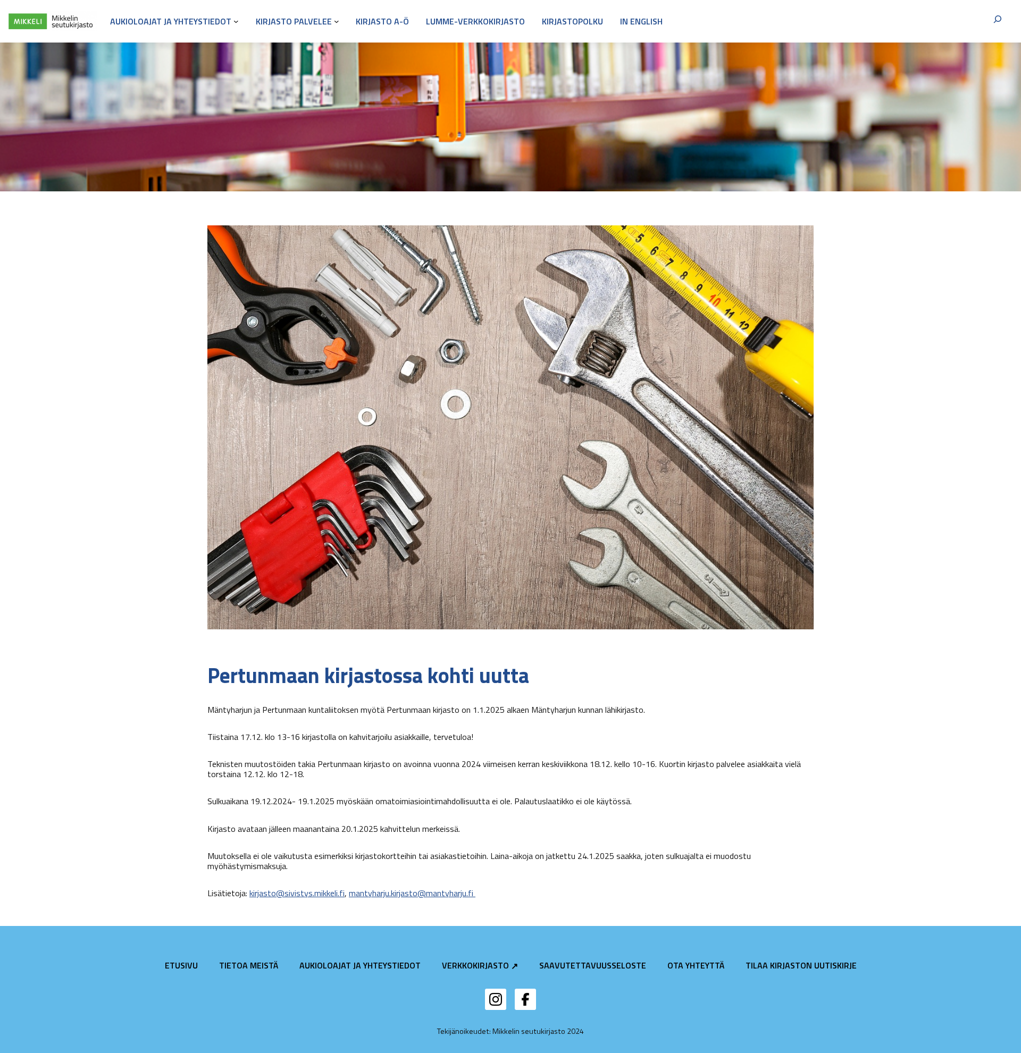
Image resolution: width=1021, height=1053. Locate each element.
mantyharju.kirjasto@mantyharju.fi (412, 893)
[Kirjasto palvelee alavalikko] (336, 21)
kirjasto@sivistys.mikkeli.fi (297, 893)
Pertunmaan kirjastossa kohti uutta (368, 675)
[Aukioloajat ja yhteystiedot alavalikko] (236, 21)
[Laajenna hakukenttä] (997, 21)
